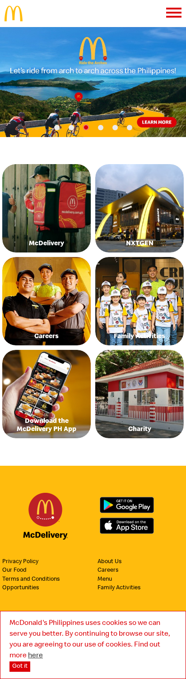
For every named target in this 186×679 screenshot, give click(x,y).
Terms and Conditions (31, 580)
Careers (108, 570)
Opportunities (20, 588)
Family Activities (119, 588)
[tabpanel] (93, 82)
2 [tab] (71, 127)
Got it (20, 666)
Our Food (14, 570)
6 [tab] (129, 127)
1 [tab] (57, 127)
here (35, 656)
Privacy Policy (20, 562)
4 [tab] (100, 127)
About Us (109, 562)
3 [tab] (86, 127)
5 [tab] (115, 127)
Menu (105, 580)
